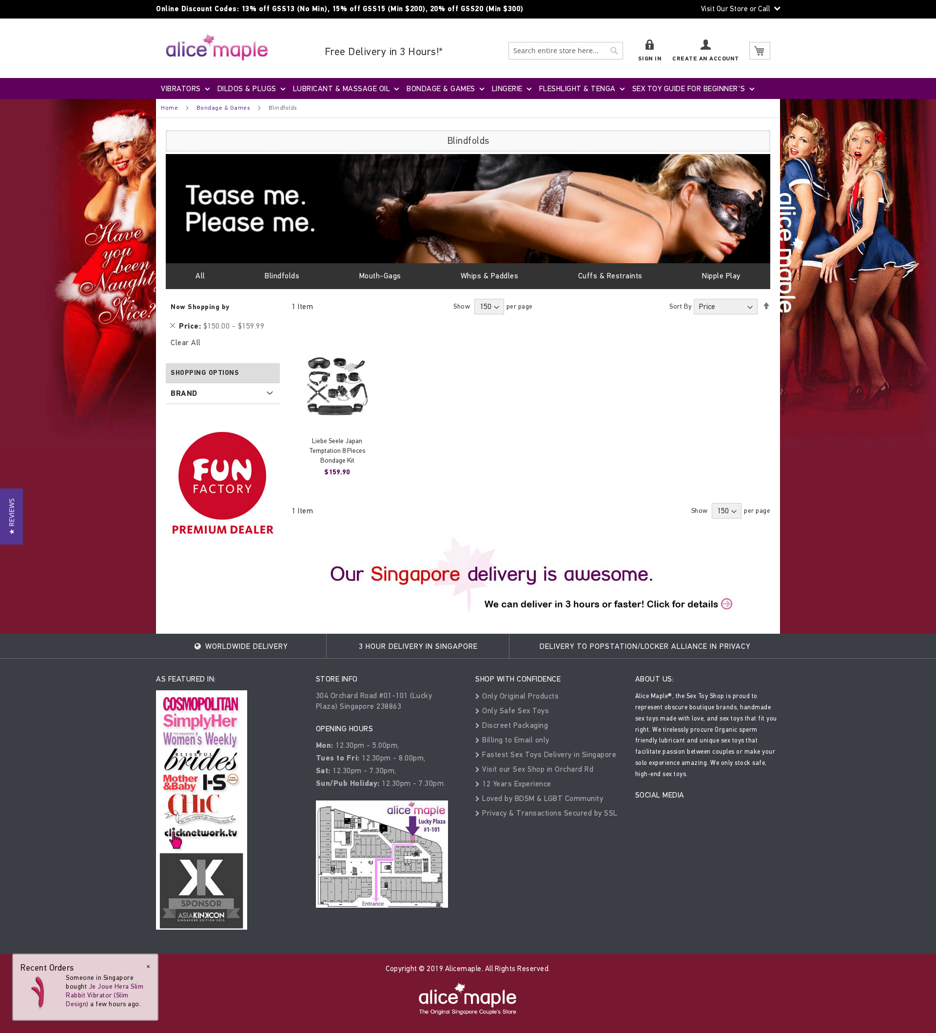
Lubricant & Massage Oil (341, 88)
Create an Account (705, 58)
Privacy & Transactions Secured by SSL (549, 813)
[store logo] (217, 47)
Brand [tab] (184, 393)
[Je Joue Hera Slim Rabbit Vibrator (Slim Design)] (39, 993)
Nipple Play (721, 275)
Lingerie (507, 88)
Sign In (650, 58)
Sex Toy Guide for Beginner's (688, 88)
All (200, 275)
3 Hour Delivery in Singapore (418, 646)
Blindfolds (282, 275)
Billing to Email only (514, 739)
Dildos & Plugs (246, 88)
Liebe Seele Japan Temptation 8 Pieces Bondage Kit (337, 451)
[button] (11, 516)
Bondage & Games (441, 88)
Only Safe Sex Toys (514, 710)
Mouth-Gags (380, 275)
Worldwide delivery (245, 646)
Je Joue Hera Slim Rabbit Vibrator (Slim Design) (104, 995)
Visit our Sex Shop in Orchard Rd (536, 769)
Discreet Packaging (514, 725)
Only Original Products (519, 696)
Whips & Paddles (490, 275)
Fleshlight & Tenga (577, 88)
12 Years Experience (515, 783)
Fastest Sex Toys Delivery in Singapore (548, 754)
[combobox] (565, 50)
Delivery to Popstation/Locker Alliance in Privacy (645, 646)
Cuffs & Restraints (610, 275)
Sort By (680, 306)
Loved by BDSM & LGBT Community (541, 798)
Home (169, 107)
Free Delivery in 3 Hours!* (384, 51)
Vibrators (181, 88)
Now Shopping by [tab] (200, 307)
